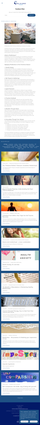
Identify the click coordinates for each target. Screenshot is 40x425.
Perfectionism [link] (31, 146)
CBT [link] (35, 144)
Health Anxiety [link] (31, 145)
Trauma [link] (35, 147)
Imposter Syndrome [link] (6, 146)
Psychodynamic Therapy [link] (9, 147)
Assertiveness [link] (25, 144)
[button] (4, 3)
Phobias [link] (37, 146)
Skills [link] (28, 147)
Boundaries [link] (31, 144)
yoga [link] (22, 148)
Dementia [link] (16, 145)
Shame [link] (24, 147)
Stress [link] (31, 147)
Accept (33, 421)
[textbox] (15, 15)
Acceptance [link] (10, 144)
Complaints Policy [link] (16, 415)
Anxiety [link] (15, 144)
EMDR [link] (26, 145)
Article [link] (20, 144)
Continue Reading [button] (6, 170)
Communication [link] (10, 145)
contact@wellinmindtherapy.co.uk (20, 408)
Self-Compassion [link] (18, 147)
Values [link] (19, 148)
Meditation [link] (14, 146)
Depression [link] (21, 145)
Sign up (31, 15)
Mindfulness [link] (19, 146)
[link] (20, 3)
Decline (24, 421)
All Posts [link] (5, 144)
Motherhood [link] (25, 146)
